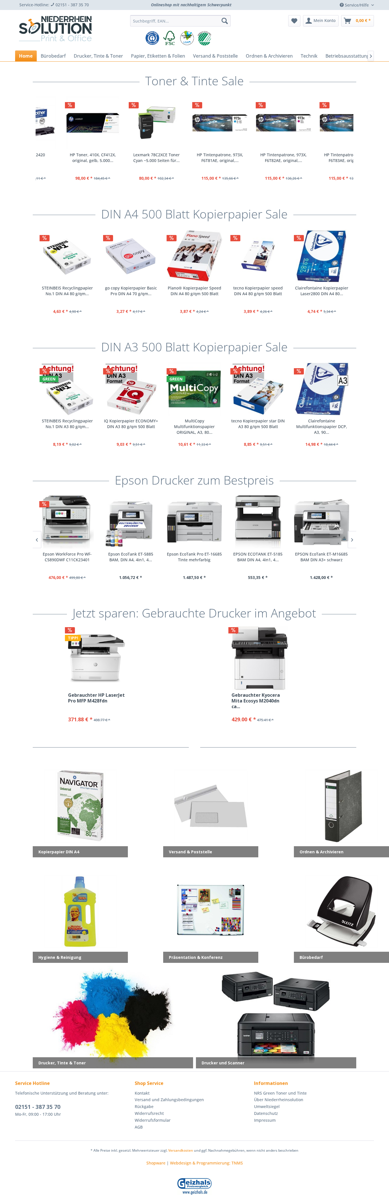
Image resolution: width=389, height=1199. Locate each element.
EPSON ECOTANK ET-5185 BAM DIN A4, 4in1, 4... (257, 556)
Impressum (265, 1120)
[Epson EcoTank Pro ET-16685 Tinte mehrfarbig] (194, 521)
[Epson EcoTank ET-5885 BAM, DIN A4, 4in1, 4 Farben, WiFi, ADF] (130, 521)
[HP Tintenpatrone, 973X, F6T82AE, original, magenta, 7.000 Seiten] (193, 122)
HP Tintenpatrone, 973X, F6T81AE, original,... (130, 157)
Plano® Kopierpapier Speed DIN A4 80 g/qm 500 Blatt (194, 290)
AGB (139, 1127)
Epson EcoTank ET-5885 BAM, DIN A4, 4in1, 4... (130, 556)
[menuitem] (180, 21)
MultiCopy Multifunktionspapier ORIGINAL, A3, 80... (194, 426)
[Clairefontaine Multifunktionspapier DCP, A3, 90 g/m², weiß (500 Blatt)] (321, 389)
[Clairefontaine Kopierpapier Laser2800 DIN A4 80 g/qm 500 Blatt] (321, 255)
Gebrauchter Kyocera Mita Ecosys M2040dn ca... (256, 700)
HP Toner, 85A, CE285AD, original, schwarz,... (320, 157)
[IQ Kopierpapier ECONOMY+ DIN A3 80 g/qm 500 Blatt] (130, 389)
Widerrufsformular (153, 1120)
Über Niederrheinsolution (278, 1099)
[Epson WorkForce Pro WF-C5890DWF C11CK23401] (67, 521)
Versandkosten (180, 1150)
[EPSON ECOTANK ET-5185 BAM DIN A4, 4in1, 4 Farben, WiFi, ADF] (257, 521)
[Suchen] (225, 21)
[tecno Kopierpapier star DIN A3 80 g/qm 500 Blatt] (258, 389)
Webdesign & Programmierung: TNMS (206, 1163)
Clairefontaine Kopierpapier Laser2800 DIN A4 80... (321, 290)
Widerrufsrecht (149, 1113)
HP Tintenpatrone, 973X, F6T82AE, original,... (193, 157)
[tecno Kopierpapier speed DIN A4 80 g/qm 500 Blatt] (258, 255)
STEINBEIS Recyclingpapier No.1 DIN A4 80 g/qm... (67, 290)
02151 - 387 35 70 (37, 1107)
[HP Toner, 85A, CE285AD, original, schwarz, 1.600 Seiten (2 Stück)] (320, 122)
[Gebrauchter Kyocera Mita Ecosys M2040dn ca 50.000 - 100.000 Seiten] (260, 658)
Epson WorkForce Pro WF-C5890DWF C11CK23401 (67, 556)
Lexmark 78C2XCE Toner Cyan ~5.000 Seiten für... (66, 157)
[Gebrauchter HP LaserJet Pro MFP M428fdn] (96, 658)
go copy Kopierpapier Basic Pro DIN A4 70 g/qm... (131, 290)
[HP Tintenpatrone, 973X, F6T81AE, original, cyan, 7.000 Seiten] (129, 122)
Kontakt (142, 1093)
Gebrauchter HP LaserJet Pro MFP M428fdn (96, 698)
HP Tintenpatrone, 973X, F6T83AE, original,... (257, 157)
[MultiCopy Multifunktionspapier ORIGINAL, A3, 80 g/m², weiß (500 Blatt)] (194, 389)
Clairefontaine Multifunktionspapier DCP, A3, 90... (321, 426)
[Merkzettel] (294, 21)
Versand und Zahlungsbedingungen (169, 1099)
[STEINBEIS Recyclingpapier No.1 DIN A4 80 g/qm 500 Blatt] (67, 255)
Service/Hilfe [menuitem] (357, 5)
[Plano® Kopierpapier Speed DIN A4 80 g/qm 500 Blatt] (194, 255)
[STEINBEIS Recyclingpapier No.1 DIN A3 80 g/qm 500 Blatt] (67, 389)
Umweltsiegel (267, 1106)
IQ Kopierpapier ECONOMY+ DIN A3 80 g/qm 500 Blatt (131, 423)
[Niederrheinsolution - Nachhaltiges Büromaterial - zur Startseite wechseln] (55, 30)
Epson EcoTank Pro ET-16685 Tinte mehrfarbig (194, 556)
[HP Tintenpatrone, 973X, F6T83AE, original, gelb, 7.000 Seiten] (257, 122)
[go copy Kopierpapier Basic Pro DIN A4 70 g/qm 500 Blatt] (130, 255)
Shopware (155, 1163)
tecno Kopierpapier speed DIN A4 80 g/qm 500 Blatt (258, 290)
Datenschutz (266, 1113)
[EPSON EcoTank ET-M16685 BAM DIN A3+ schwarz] (321, 521)
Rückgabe (144, 1106)
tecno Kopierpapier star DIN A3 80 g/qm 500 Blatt (258, 423)
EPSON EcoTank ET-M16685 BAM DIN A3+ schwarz (321, 556)
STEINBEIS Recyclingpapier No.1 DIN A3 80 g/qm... (67, 423)
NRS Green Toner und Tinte (280, 1093)
